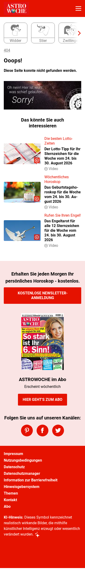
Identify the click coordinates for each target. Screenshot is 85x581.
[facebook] (42, 430)
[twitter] (58, 430)
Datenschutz (14, 467)
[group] (40, 33)
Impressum (13, 453)
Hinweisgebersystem (21, 486)
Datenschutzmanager (22, 473)
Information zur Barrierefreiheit (30, 480)
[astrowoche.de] (16, 8)
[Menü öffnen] (78, 8)
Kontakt (10, 500)
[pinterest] (27, 430)
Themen (11, 493)
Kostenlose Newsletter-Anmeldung (43, 295)
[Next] (77, 33)
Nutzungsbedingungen (23, 460)
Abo (7, 506)
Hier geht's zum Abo (42, 399)
